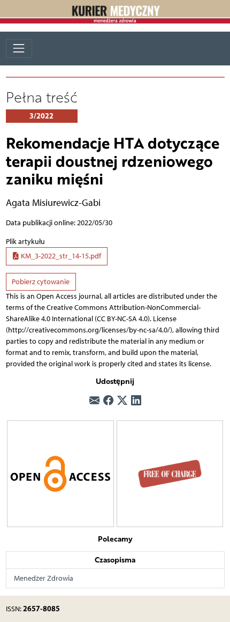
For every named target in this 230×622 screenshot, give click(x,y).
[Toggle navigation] (19, 48)
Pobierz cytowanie (41, 281)
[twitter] (122, 401)
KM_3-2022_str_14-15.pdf (60, 256)
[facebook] (108, 401)
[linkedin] (136, 401)
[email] (94, 401)
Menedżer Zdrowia (43, 578)
